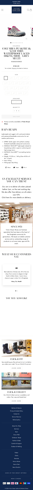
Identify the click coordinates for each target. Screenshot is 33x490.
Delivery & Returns (16, 408)
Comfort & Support (16, 443)
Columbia (16, 46)
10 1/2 (20, 93)
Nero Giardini (16, 467)
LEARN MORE (16, 368)
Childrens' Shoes (16, 438)
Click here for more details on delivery (16, 197)
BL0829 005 (16, 102)
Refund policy (16, 420)
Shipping (14, 68)
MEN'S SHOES (16, 478)
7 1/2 (11, 88)
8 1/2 (21, 88)
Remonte (16, 458)
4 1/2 (5, 83)
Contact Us (16, 414)
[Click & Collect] (16, 381)
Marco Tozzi (16, 464)
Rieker (16, 452)
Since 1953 (16, 435)
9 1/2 (8, 93)
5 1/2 (16, 83)
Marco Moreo (16, 461)
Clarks (16, 455)
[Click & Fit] (16, 348)
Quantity (16, 107)
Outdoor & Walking (16, 446)
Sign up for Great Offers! (16, 473)
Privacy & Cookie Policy (16, 411)
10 (14, 93)
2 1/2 (11, 78)
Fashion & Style (16, 440)
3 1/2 (21, 78)
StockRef (16, 98)
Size (16, 74)
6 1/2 (27, 83)
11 (26, 93)
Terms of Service (16, 417)
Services (16, 429)
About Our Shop (16, 426)
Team (16, 432)
